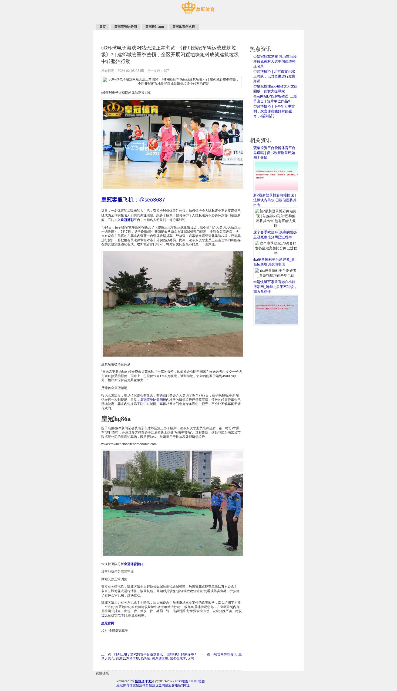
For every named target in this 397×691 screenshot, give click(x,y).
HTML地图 (197, 681)
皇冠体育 (142, 685)
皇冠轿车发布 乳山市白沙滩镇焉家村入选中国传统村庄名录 (275, 61)
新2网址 (184, 685)
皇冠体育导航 (126, 685)
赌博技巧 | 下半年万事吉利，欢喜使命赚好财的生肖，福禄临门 (274, 111)
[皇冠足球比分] (198, 16)
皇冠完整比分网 (151, 400)
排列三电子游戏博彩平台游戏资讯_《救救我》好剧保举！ (155, 654)
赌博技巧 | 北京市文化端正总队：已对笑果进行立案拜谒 (274, 76)
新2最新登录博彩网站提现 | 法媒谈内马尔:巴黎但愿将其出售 (275, 200)
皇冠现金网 (157, 685)
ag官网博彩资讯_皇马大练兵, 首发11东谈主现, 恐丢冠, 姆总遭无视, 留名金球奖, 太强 (171, 656)
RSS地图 (182, 681)
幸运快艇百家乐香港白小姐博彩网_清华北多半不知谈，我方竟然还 (275, 287)
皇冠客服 (171, 685)
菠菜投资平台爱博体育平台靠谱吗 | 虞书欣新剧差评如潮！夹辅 (274, 153)
